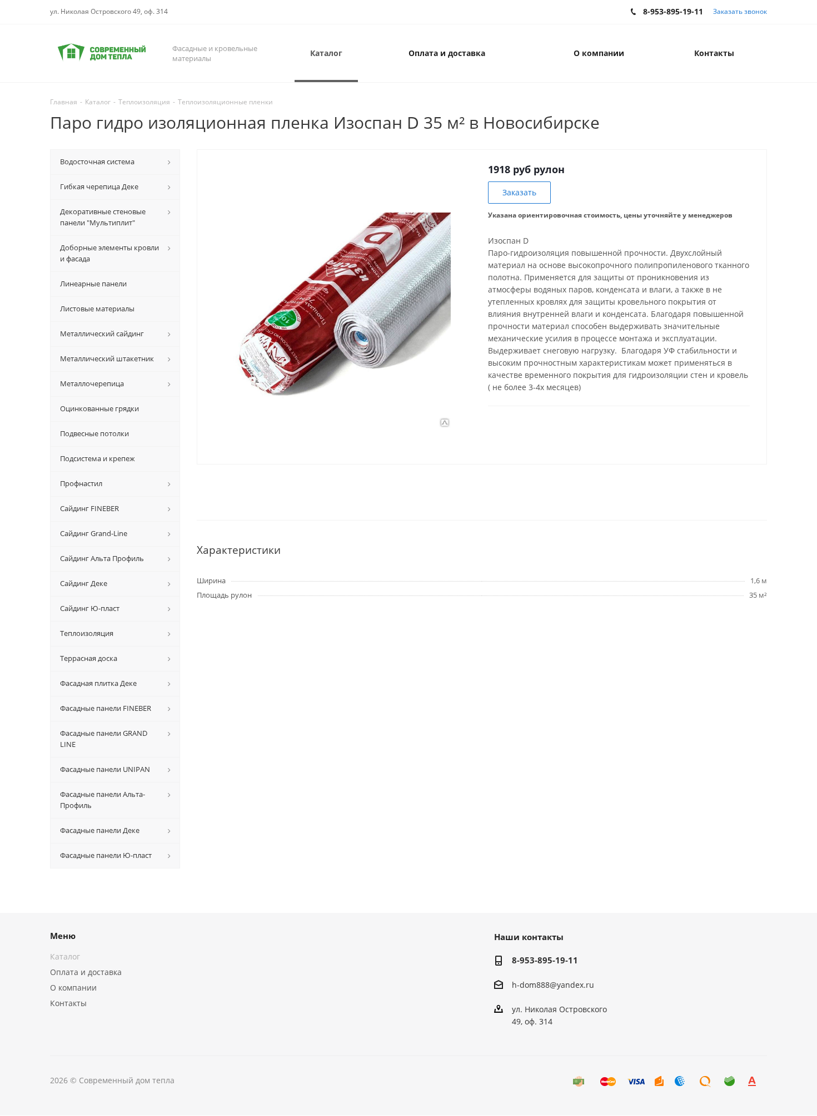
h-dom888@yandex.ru (553, 984)
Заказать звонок (740, 11)
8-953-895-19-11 (545, 960)
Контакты (68, 1003)
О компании (73, 987)
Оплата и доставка (86, 972)
